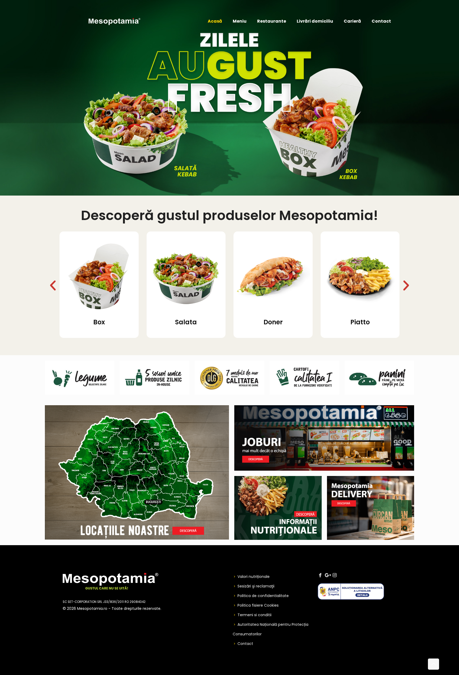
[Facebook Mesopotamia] (320, 575)
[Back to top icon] (433, 664)
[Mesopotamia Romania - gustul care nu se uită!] (114, 21)
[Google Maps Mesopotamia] (327, 575)
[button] (53, 285)
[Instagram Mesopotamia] (334, 575)
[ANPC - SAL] (351, 598)
